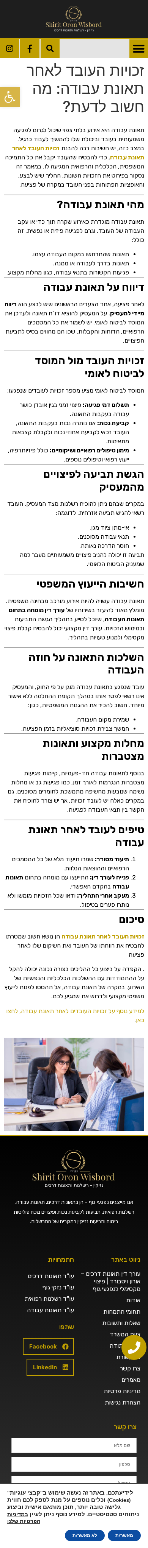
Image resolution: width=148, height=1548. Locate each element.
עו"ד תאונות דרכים (51, 1276)
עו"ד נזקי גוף (58, 1287)
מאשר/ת (124, 1535)
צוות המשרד (125, 1334)
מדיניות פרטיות (122, 1391)
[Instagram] (9, 48)
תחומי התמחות (121, 1311)
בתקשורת (128, 1357)
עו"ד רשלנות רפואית (49, 1298)
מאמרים (130, 1379)
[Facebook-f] (29, 48)
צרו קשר (130, 1368)
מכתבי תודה (125, 1345)
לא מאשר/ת (84, 1535)
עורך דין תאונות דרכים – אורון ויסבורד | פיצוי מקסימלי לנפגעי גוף (110, 1281)
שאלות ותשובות (121, 1323)
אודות (133, 1300)
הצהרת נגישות (122, 1402)
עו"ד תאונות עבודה (50, 1310)
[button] (10, 97)
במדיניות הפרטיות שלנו (23, 1518)
